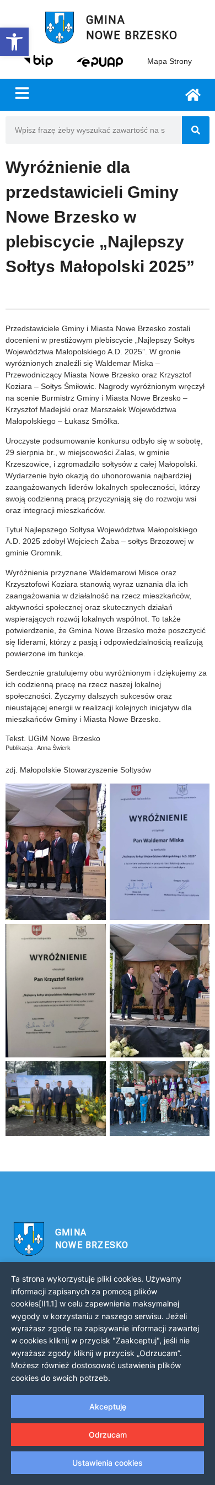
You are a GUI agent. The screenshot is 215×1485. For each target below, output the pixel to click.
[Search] (195, 130)
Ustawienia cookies (107, 1462)
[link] (14, 42)
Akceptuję (107, 1406)
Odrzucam (108, 1434)
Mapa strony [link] (169, 61)
